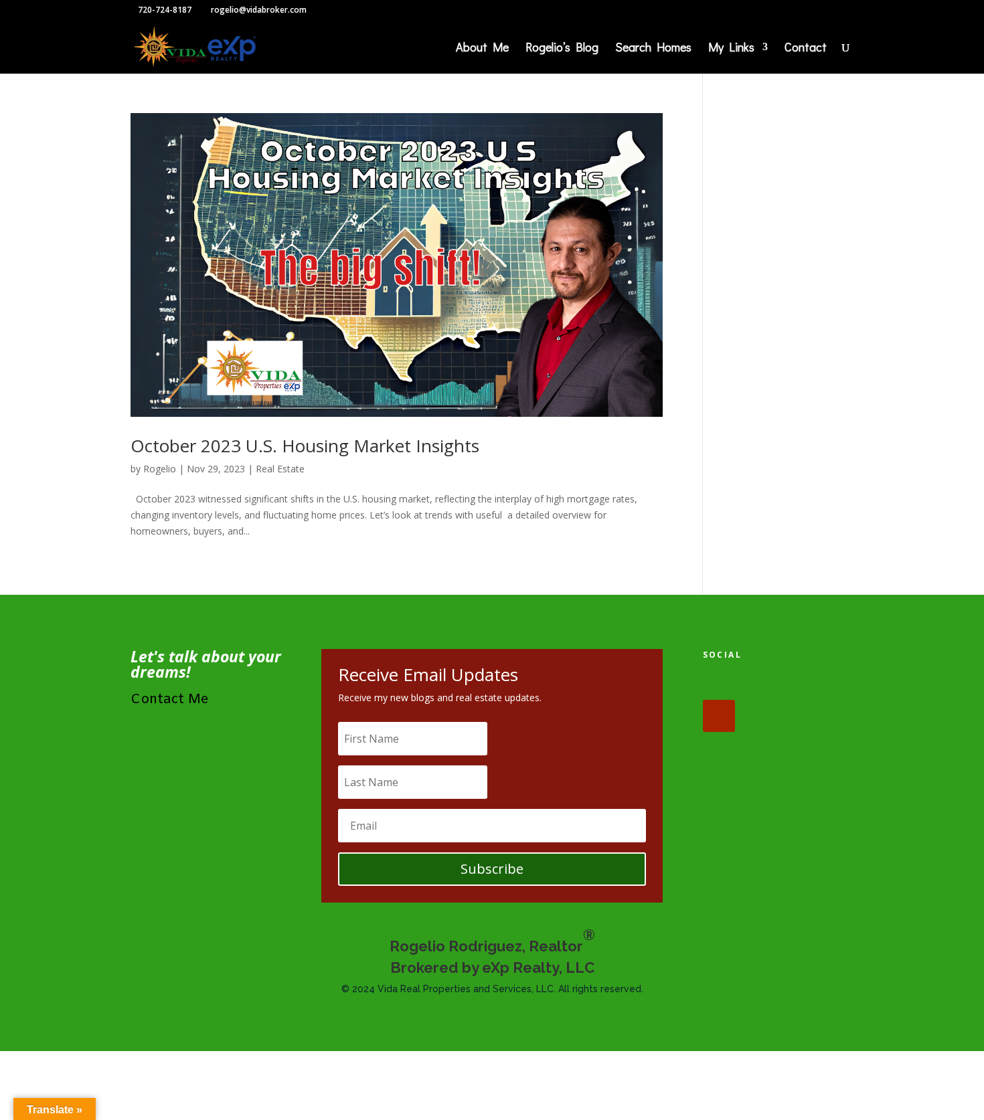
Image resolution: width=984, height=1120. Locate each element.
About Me (482, 48)
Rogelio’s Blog (561, 48)
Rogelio (159, 468)
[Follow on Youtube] (719, 716)
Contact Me (170, 699)
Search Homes (653, 48)
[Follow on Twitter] (760, 684)
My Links (731, 48)
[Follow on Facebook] (719, 684)
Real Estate (280, 468)
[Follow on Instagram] (802, 684)
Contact (806, 48)
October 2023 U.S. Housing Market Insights (305, 446)
